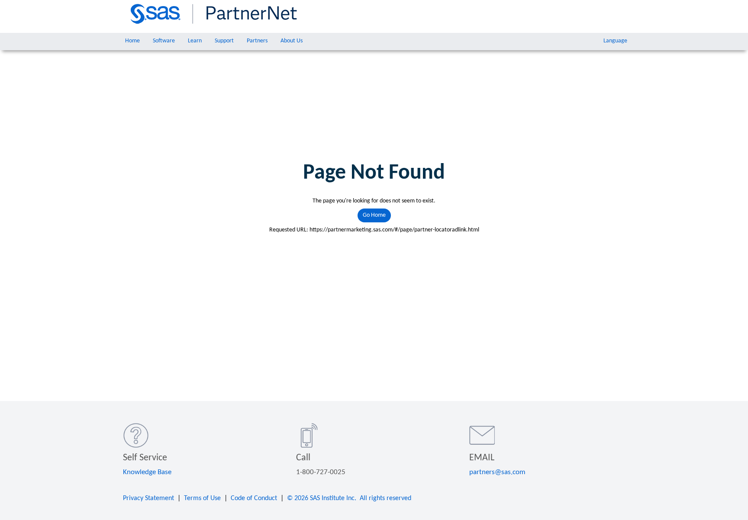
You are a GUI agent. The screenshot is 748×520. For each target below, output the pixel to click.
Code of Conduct (254, 498)
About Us (291, 41)
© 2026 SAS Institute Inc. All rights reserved (349, 498)
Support (224, 41)
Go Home (374, 215)
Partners (257, 41)
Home (132, 41)
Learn (195, 41)
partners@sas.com (497, 472)
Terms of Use (202, 498)
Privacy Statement (148, 498)
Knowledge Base (147, 472)
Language (615, 41)
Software (164, 41)
